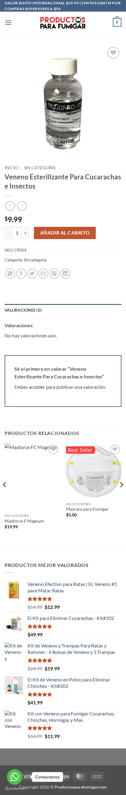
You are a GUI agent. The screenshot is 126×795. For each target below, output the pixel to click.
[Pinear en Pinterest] (54, 273)
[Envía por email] (43, 273)
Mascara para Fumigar (87, 509)
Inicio (11, 167)
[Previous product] (22, 206)
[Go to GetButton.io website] (14, 789)
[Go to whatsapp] (14, 777)
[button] (8, 22)
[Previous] (5, 497)
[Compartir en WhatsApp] (10, 273)
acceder (37, 387)
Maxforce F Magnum (24, 521)
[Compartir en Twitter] (32, 273)
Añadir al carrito (65, 232)
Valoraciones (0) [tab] (23, 310)
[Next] (121, 497)
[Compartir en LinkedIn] (65, 273)
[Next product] (10, 206)
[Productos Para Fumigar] (63, 22)
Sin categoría (40, 167)
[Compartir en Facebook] (21, 273)
